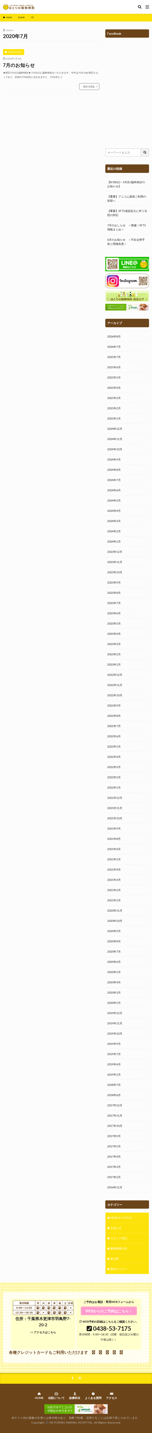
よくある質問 (93, 1397)
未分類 (114, 1258)
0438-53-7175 (112, 1328)
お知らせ (116, 1228)
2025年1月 (114, 418)
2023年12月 (114, 551)
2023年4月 (114, 633)
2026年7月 (114, 346)
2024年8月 (114, 469)
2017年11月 (114, 1115)
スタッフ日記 (118, 1238)
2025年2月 (114, 408)
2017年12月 (114, 1105)
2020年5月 (114, 972)
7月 (32, 17)
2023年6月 (114, 613)
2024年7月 (114, 480)
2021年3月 (114, 879)
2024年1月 (114, 541)
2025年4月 (114, 387)
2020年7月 (114, 951)
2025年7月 (114, 357)
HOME (9, 17)
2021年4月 (114, 869)
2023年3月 (114, 644)
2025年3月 (114, 398)
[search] (145, 152)
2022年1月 (114, 787)
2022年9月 (114, 705)
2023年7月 (114, 603)
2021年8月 (114, 838)
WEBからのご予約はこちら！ (108, 1311)
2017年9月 (114, 1136)
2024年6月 (114, 490)
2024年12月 (114, 428)
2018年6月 (114, 1095)
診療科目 (74, 1397)
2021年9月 (114, 828)
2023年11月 (114, 562)
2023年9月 (114, 582)
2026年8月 (114, 336)
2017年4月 (114, 1156)
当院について (56, 1397)
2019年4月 (114, 1064)
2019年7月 (114, 1054)
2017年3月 (114, 1166)
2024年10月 (114, 449)
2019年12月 (114, 1013)
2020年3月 (114, 992)
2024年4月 (114, 510)
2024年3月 (114, 521)
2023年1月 (114, 664)
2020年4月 (114, 982)
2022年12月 (114, 674)
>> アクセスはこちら (43, 1332)
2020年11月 (114, 910)
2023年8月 (114, 592)
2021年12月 (114, 797)
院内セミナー (118, 1269)
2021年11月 (114, 808)
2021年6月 (114, 849)
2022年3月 (114, 767)
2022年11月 (114, 685)
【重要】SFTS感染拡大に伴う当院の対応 (127, 213)
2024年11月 (114, 439)
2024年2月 (114, 531)
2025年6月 (114, 367)
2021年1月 (114, 900)
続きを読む (89, 86)
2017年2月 (114, 1177)
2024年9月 (114, 459)
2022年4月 (114, 756)
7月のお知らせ (19, 65)
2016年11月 (114, 1187)
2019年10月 (114, 1033)
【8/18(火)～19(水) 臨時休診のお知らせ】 (126, 184)
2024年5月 (114, 500)
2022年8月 (114, 715)
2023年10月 (114, 572)
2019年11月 (114, 1023)
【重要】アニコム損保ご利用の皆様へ (126, 198)
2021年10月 (114, 818)
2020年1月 (114, 1002)
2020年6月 (114, 961)
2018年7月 (114, 1084)
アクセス (111, 1397)
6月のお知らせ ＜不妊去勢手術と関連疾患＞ (126, 241)
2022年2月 (114, 777)
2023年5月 (114, 623)
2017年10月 (114, 1125)
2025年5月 (114, 377)
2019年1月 (114, 1074)
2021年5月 (114, 859)
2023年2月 (114, 654)
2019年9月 (114, 1043)
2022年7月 (114, 726)
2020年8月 (114, 941)
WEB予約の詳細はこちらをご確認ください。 (110, 1321)
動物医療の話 (118, 1248)
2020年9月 (114, 931)
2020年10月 (114, 920)
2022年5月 (114, 746)
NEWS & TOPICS (15, 52)
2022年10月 (114, 695)
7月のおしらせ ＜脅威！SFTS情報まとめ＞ (126, 227)
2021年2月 (114, 890)
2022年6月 (114, 736)
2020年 (21, 17)
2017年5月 (114, 1146)
